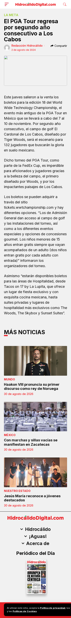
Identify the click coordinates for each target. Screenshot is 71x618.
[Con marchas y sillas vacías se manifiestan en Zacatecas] (35, 416)
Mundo (9, 379)
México (10, 435)
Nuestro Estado (17, 491)
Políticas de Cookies (25, 611)
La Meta (11, 15)
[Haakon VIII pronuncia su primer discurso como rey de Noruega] (35, 360)
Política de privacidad (52, 608)
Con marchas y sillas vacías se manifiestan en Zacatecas (30, 442)
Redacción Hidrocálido (27, 45)
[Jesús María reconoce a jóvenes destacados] (35, 472)
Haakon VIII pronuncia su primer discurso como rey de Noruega (32, 386)
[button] (7, 4)
